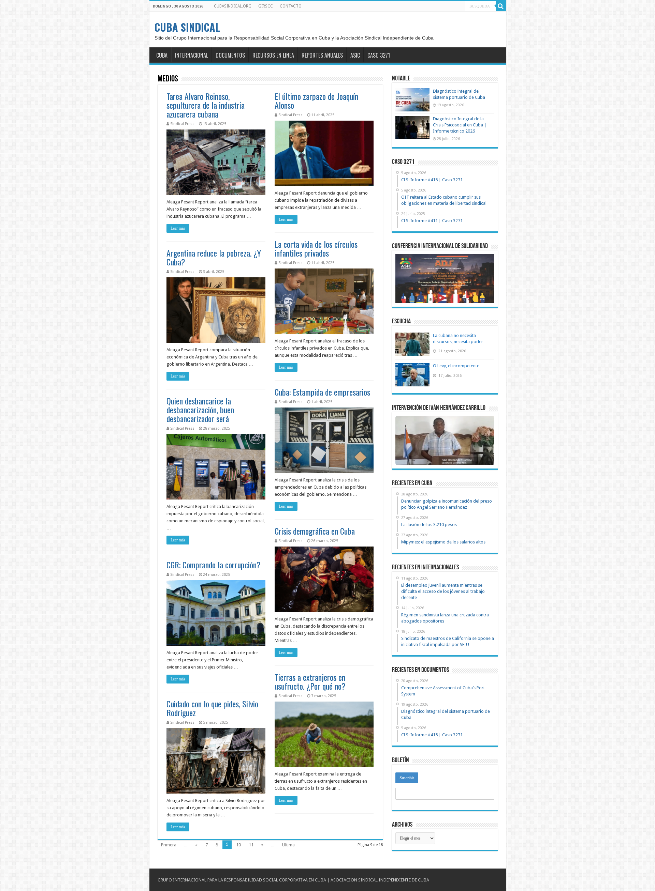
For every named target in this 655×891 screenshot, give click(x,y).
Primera (168, 844)
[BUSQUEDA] (501, 6)
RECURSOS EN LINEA (273, 55)
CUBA (162, 55)
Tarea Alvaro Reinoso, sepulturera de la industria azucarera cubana (205, 105)
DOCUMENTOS (230, 55)
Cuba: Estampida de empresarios (322, 392)
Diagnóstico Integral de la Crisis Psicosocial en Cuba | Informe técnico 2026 (459, 125)
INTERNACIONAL (191, 55)
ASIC (355, 55)
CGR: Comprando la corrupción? (213, 564)
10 (238, 844)
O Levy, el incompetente (456, 365)
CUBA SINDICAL (187, 27)
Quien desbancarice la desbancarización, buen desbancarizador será (200, 410)
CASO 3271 (378, 55)
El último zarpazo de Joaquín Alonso (316, 100)
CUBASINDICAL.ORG (232, 6)
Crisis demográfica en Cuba (315, 531)
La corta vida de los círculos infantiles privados (316, 248)
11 (251, 844)
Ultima (288, 844)
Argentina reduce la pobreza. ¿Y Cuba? (213, 257)
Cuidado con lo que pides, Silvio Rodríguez (212, 708)
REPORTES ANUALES (322, 55)
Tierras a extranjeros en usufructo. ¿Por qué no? (310, 681)
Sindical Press (182, 124)
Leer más (178, 228)
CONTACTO (291, 6)
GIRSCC (265, 6)
